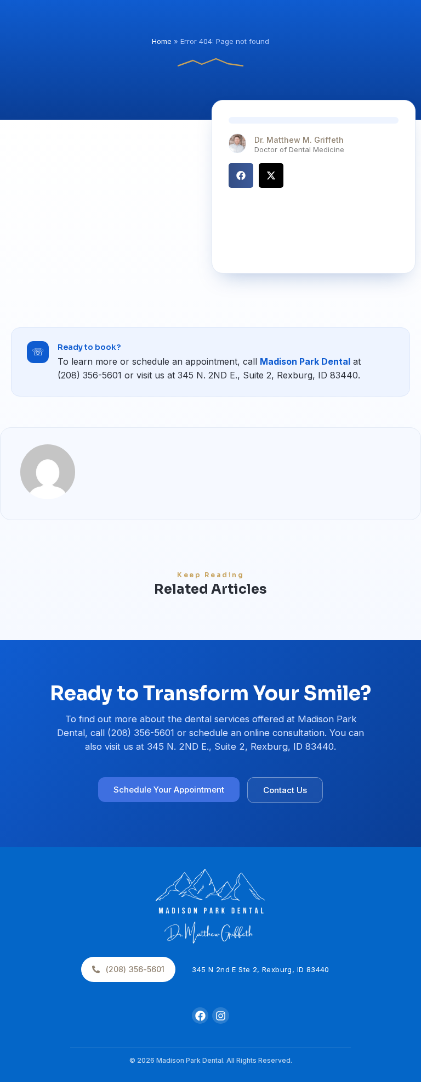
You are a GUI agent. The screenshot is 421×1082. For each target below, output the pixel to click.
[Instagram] (220, 1015)
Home (162, 41)
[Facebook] (200, 1015)
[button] (241, 175)
